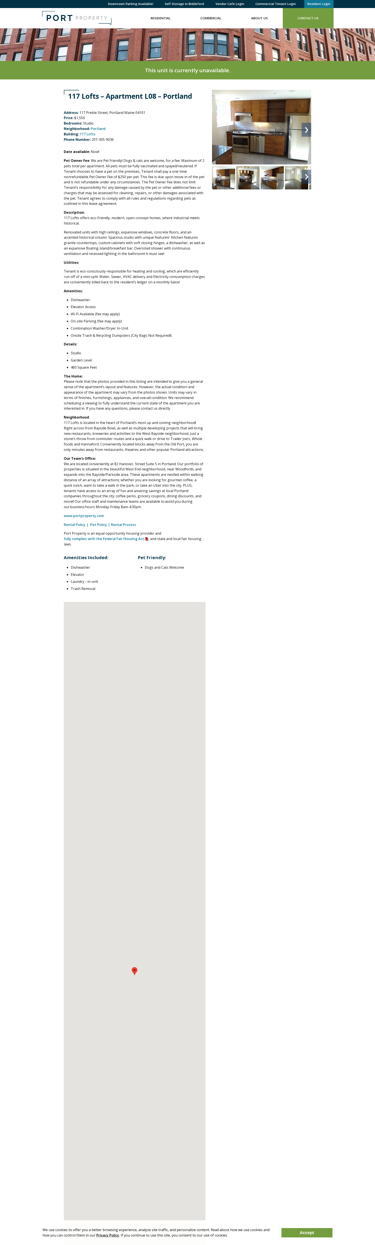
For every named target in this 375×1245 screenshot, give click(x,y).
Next (306, 130)
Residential (161, 18)
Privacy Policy (107, 1235)
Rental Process (123, 524)
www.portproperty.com (84, 515)
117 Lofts (87, 134)
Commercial (210, 18)
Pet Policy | (100, 524)
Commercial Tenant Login (275, 4)
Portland (98, 128)
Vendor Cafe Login (229, 4)
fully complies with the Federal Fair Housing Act (104, 538)
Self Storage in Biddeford (184, 4)
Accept (307, 1232)
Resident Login (318, 4)
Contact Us (308, 18)
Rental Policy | (76, 524)
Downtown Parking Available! (130, 4)
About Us (259, 18)
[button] (134, 971)
